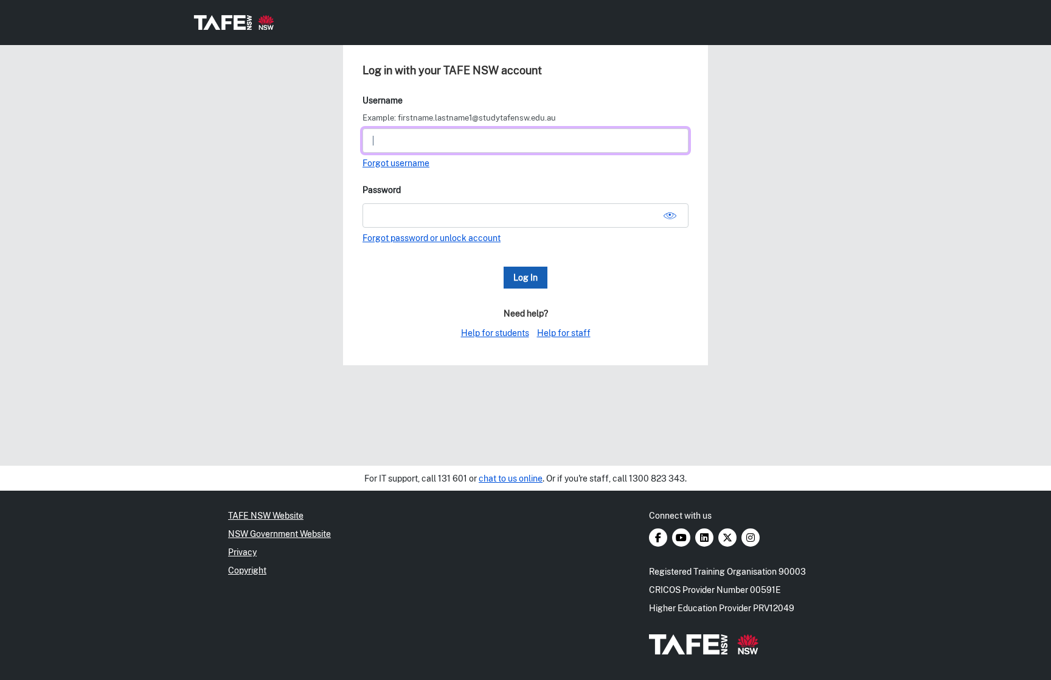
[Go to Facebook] (659, 538)
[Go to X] (728, 538)
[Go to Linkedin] (705, 538)
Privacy (242, 552)
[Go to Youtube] (682, 538)
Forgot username (395, 163)
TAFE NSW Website (266, 516)
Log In (525, 277)
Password (381, 190)
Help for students (495, 333)
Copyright (247, 570)
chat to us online (511, 478)
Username (382, 100)
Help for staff (564, 333)
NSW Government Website (279, 534)
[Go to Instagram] (750, 538)
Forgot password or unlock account (431, 238)
